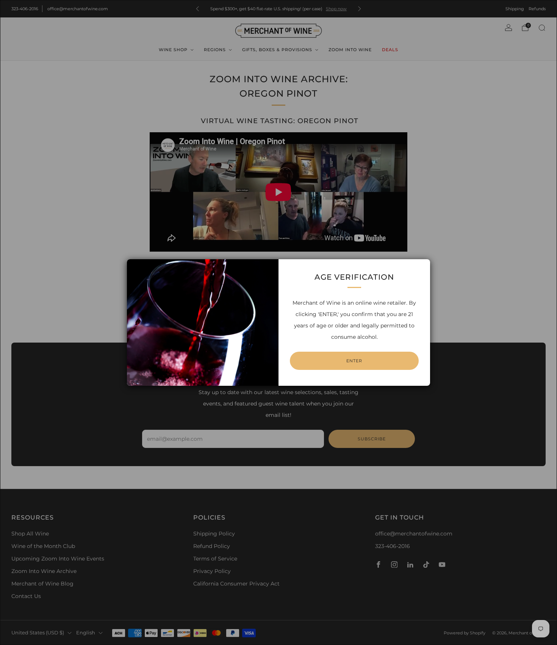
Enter (354, 360)
